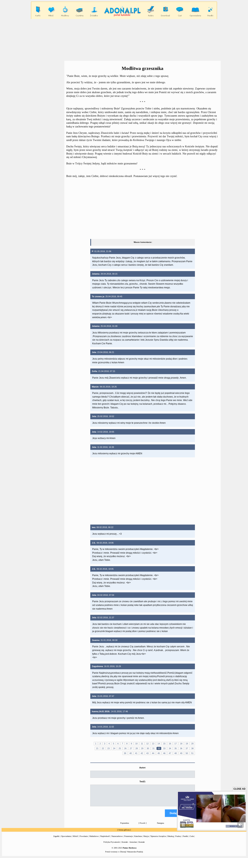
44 (153, 753)
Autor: (142, 767)
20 (192, 743)
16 (170, 743)
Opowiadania (66, 836)
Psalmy (178, 836)
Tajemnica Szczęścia (158, 836)
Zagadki (56, 836)
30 (148, 748)
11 (142, 743)
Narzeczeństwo (117, 836)
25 (120, 748)
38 (192, 748)
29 (142, 748)
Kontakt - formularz (129, 842)
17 (175, 743)
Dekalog (170, 836)
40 (130, 753)
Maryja (146, 836)
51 (192, 753)
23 (108, 748)
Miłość (75, 836)
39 (125, 753)
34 (170, 748)
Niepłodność (105, 836)
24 (114, 748)
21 (97, 748)
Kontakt (142, 842)
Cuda (192, 836)
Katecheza (138, 836)
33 (164, 748)
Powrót (142, 823)
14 (159, 743)
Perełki (185, 836)
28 (136, 748)
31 (153, 748)
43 (147, 753)
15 (164, 743)
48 (175, 753)
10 (136, 743)
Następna (160, 823)
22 (103, 748)
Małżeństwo (94, 836)
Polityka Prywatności (111, 842)
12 (147, 743)
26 (125, 748)
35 (175, 748)
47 (170, 753)
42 (142, 753)
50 (187, 753)
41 (136, 753)
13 (153, 743)
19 (187, 743)
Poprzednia (124, 823)
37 (187, 748)
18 (181, 743)
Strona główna (124, 830)
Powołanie (84, 836)
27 (131, 748)
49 (181, 753)
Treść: (143, 781)
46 (164, 753)
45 (159, 753)
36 (181, 748)
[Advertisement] (124, 39)
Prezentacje (128, 836)
